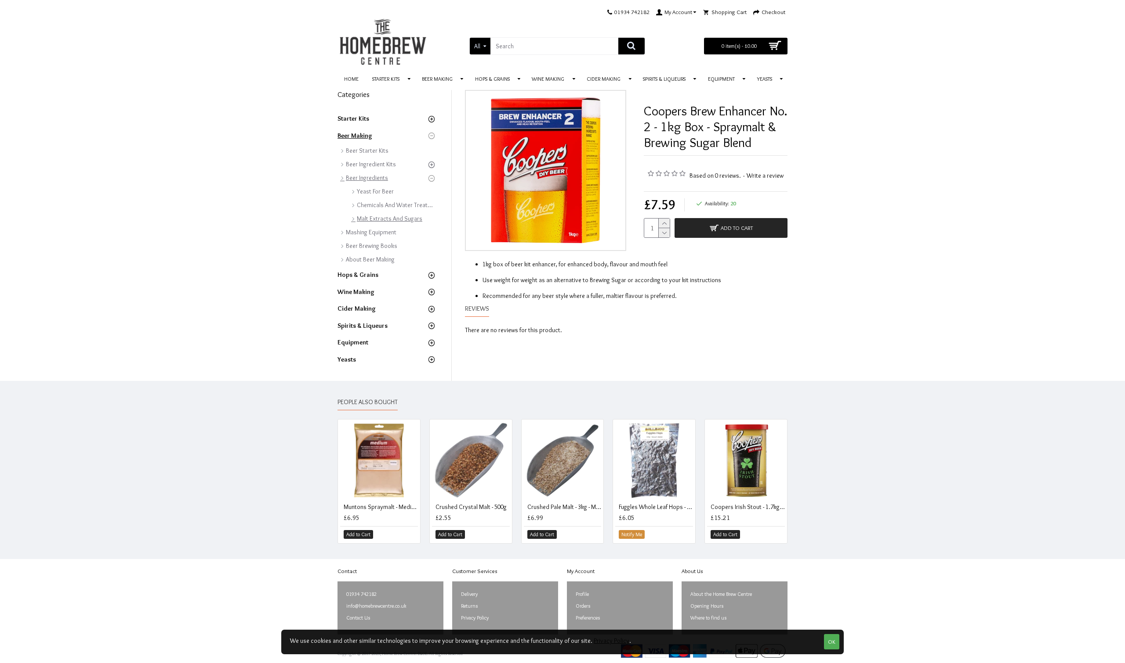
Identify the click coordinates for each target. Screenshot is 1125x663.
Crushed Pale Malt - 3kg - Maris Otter (564, 507)
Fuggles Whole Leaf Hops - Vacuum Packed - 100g (656, 507)
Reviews (477, 308)
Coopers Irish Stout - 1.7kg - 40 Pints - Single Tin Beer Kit (748, 507)
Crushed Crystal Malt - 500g (471, 507)
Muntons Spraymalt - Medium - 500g (381, 507)
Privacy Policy (611, 641)
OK (831, 641)
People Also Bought (368, 402)
